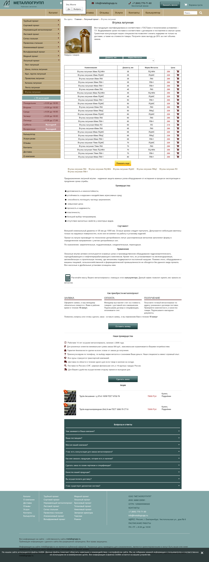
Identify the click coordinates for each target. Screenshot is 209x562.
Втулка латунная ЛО (168, 169)
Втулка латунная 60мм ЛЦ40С (91, 114)
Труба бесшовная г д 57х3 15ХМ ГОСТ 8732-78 (99, 396)
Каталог (53, 12)
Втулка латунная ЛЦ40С (123, 169)
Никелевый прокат (82, 509)
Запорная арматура (83, 512)
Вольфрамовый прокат (34, 52)
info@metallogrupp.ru (106, 3)
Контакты (134, 12)
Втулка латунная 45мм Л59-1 (91, 85)
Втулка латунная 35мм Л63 (91, 78)
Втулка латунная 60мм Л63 (91, 117)
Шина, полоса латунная (36, 69)
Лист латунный (32, 64)
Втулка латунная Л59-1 (78, 171)
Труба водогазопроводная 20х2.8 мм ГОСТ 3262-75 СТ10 (103, 409)
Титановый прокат (82, 506)
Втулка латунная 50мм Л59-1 (91, 99)
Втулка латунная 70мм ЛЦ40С (91, 142)
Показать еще (122, 163)
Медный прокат (30, 56)
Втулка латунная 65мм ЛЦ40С (91, 131)
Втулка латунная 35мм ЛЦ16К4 (90, 71)
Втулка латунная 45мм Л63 (91, 89)
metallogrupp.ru (73, 538)
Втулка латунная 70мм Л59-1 (91, 153)
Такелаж (78, 516)
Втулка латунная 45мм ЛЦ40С (91, 96)
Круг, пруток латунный (35, 73)
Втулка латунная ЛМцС (147, 169)
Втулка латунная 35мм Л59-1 (91, 82)
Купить (165, 393)
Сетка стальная (30, 38)
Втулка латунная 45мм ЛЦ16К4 (90, 92)
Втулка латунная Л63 (77, 169)
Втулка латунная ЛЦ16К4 (100, 169)
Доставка (88, 12)
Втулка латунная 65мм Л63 (91, 128)
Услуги (119, 12)
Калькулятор (153, 12)
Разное (77, 519)
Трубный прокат (30, 21)
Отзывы (104, 12)
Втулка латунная (33, 91)
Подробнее (166, 396)
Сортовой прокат (31, 25)
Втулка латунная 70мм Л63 (91, 146)
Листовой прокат (31, 34)
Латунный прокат (31, 60)
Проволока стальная (33, 43)
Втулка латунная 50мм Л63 (91, 107)
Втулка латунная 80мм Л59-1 (91, 156)
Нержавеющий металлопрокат (37, 30)
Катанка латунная (33, 82)
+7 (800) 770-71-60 (142, 3)
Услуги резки (29, 138)
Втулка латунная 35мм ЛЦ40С (91, 75)
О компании (29, 156)
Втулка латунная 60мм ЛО (90, 124)
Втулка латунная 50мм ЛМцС (91, 110)
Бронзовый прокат (82, 502)
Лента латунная (32, 87)
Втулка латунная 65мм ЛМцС (91, 135)
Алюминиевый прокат (33, 47)
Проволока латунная (34, 78)
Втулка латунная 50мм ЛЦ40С (91, 103)
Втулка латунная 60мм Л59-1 (91, 121)
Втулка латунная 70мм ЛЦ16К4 (90, 149)
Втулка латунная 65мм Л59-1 (91, 139)
